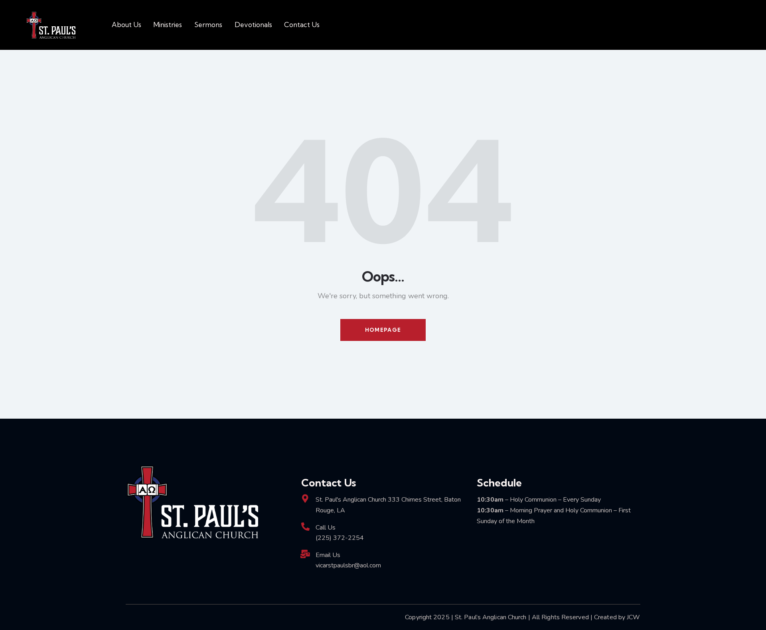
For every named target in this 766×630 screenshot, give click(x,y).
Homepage (383, 330)
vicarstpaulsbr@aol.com (348, 565)
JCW (633, 617)
